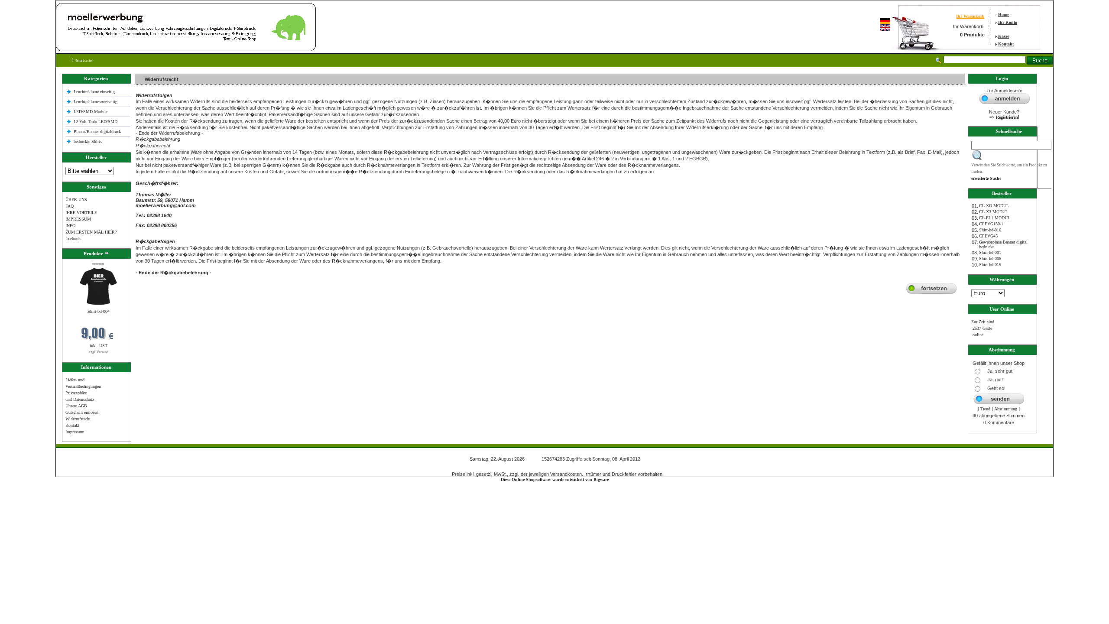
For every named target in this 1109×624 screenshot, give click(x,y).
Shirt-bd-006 (990, 258)
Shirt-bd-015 (990, 264)
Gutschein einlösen (81, 412)
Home (1003, 14)
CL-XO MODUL (994, 205)
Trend (985, 408)
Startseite (83, 60)
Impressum (74, 431)
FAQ (69, 206)
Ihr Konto (1007, 22)
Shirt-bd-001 (990, 252)
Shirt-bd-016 (990, 230)
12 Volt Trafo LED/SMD (95, 121)
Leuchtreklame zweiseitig (96, 101)
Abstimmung (1005, 408)
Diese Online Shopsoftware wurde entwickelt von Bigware (555, 479)
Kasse (1003, 36)
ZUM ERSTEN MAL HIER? (91, 232)
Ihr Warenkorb (970, 16)
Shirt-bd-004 (99, 311)
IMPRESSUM (78, 219)
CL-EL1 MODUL (994, 217)
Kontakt (1006, 44)
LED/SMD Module (90, 111)
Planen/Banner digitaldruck (97, 131)
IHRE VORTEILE (81, 212)
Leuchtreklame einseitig (95, 91)
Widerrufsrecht (78, 418)
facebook (73, 238)
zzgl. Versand (98, 352)
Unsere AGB (76, 405)
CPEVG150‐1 (991, 223)
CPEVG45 (988, 236)
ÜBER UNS (76, 199)
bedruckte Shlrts (88, 141)
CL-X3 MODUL (993, 211)
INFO (70, 225)
